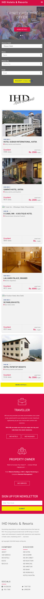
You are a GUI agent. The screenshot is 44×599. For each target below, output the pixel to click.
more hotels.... (22, 385)
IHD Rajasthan (28, 561)
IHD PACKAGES (30, 436)
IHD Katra (26, 552)
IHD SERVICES (22, 483)
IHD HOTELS (13, 436)
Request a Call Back (22, 81)
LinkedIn (27, 589)
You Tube (6, 589)
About (4, 552)
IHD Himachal (27, 564)
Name (4, 52)
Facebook (7, 587)
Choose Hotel (6, 43)
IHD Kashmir (27, 555)
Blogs (4, 561)
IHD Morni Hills (28, 572)
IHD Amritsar (27, 567)
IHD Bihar (26, 569)
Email (3, 70)
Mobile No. (5, 61)
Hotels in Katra (29, 575)
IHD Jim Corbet (28, 558)
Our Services (6, 555)
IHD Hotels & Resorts (15, 2)
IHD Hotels (5, 558)
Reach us (5, 564)
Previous (2, 22)
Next (41, 22)
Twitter (27, 587)
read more (26, 536)
